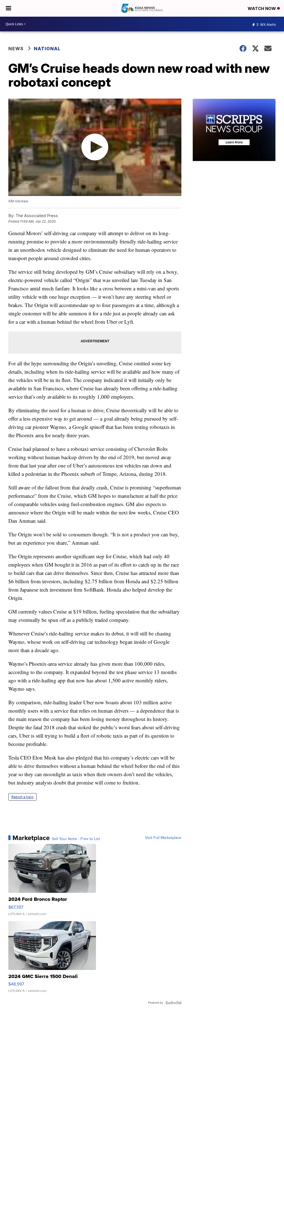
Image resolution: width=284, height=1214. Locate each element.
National (47, 48)
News (16, 48)
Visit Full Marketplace (163, 838)
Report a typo (22, 797)
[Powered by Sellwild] (173, 1003)
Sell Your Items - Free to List (76, 839)
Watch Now (262, 8)
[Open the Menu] (8, 8)
